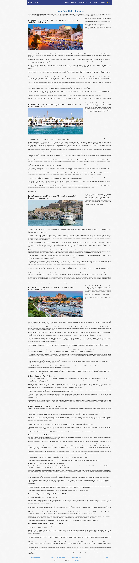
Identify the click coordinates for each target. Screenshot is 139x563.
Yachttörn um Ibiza (35, 557)
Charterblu (33, 2)
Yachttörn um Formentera (58, 557)
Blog (107, 557)
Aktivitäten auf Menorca (80, 560)
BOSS (108, 2)
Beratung (73, 2)
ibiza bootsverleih (34, 7)
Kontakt (103, 2)
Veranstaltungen (83, 2)
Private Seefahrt (94, 2)
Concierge (66, 2)
